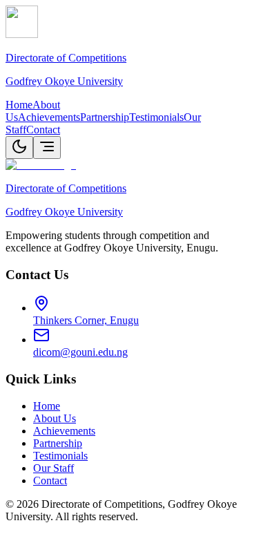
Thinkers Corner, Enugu (86, 320)
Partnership (104, 117)
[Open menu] (47, 147)
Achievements (49, 117)
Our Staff (53, 468)
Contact (43, 129)
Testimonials (156, 117)
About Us (54, 418)
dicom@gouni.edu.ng (80, 352)
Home (19, 105)
